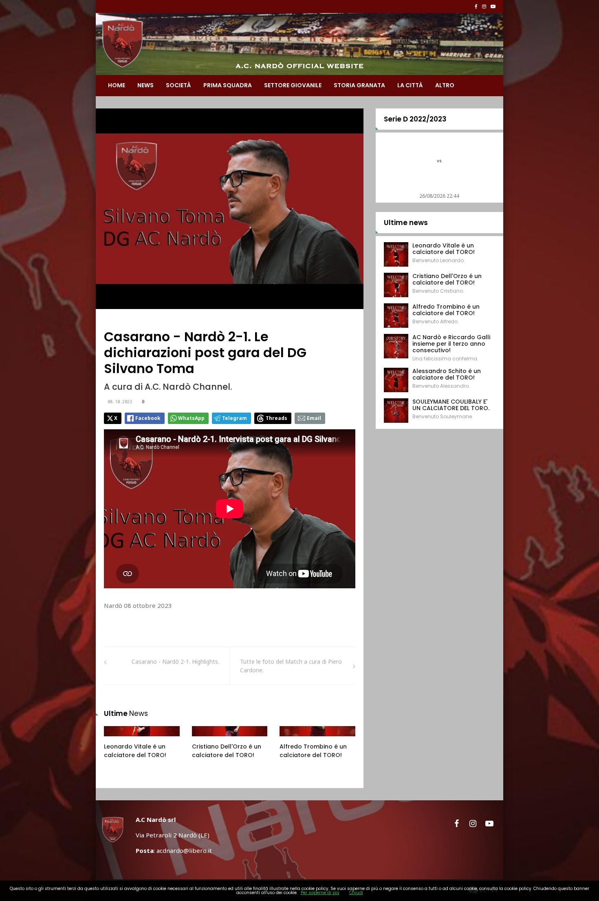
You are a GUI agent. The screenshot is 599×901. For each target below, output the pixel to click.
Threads (276, 418)
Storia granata (359, 85)
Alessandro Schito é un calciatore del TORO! (446, 374)
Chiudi (356, 893)
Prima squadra (227, 85)
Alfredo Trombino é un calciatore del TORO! (313, 750)
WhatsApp (191, 418)
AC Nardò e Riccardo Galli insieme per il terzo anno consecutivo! (451, 343)
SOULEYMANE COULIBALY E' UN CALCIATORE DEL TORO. (450, 405)
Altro (444, 85)
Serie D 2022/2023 (415, 119)
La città (410, 85)
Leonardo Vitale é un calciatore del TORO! (135, 750)
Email (314, 418)
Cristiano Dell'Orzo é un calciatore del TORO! (226, 750)
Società (178, 85)
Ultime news (406, 222)
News (145, 85)
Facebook (148, 418)
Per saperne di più (320, 893)
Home (116, 85)
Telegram (234, 418)
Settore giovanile (293, 85)
